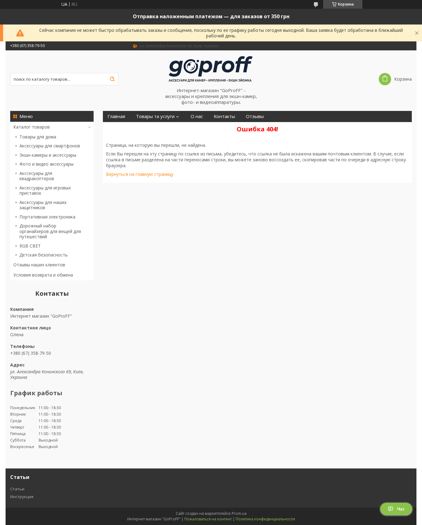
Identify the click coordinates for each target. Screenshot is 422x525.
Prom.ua (239, 513)
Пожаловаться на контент (208, 519)
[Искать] (112, 79)
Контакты (224, 116)
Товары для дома (37, 137)
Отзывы (255, 116)
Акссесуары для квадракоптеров (36, 176)
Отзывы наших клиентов (39, 265)
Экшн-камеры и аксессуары (47, 155)
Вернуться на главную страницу (139, 174)
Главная (116, 116)
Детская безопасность (43, 255)
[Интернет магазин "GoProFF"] (211, 68)
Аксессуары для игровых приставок (45, 190)
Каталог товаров (31, 127)
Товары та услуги (155, 116)
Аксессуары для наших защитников (42, 205)
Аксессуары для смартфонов (49, 146)
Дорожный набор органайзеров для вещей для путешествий (50, 231)
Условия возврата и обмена (43, 275)
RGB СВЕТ (30, 246)
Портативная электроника (47, 217)
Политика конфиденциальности (265, 519)
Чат (401, 508)
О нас (197, 116)
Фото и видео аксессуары (46, 164)
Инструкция (21, 496)
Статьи (17, 489)
